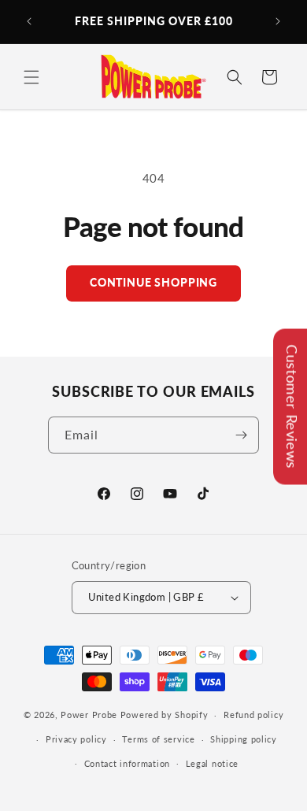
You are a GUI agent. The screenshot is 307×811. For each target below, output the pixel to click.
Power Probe (89, 714)
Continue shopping (153, 282)
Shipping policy (243, 739)
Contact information (127, 763)
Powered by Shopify (164, 714)
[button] (31, 77)
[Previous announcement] (29, 21)
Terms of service (158, 739)
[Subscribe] (241, 435)
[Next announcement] (278, 21)
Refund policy (253, 714)
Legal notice (212, 763)
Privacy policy (76, 739)
